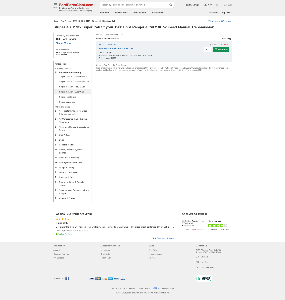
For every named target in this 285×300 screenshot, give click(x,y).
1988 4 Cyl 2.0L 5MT (81, 21)
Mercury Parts (139, 12)
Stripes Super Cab (67, 102)
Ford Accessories (155, 254)
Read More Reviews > (166, 238)
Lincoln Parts (121, 12)
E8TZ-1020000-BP (107, 44)
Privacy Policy (144, 288)
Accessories (157, 12)
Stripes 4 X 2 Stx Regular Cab (72, 87)
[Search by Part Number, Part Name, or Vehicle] (170, 5)
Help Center (226, 12)
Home (55, 21)
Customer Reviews (61, 254)
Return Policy (129, 288)
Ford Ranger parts (156, 68)
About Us (57, 250)
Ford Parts (104, 12)
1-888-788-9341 (207, 268)
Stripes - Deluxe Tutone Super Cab (74, 81)
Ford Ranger (66, 21)
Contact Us (213, 12)
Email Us (204, 257)
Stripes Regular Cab (67, 97)
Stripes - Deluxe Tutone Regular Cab (74, 76)
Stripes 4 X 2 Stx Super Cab (71, 92)
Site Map (152, 258)
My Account (105, 250)
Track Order (105, 254)
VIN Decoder (58, 258)
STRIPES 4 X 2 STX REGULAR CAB (116, 48)
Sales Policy (116, 288)
